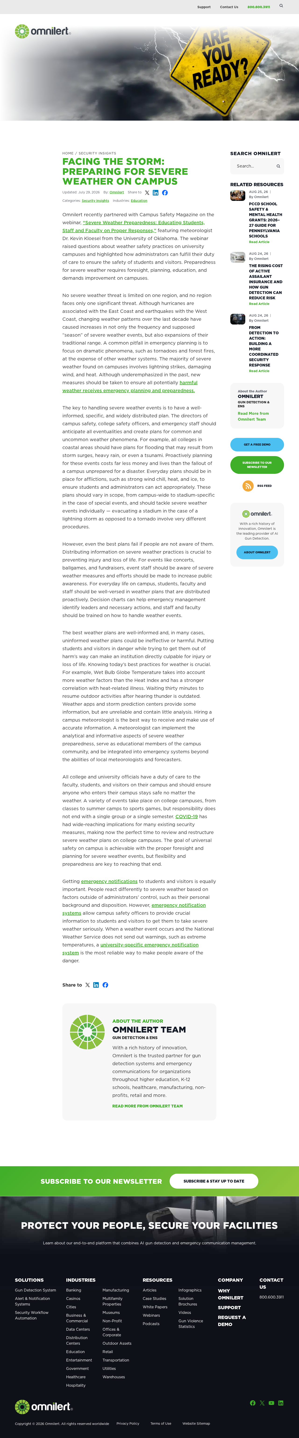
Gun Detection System (35, 1290)
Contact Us (229, 7)
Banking (73, 1290)
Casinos (73, 1298)
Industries (81, 1280)
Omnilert (117, 192)
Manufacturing (116, 1290)
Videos (184, 1312)
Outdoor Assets (117, 1343)
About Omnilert (257, 552)
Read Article (259, 242)
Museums (111, 1312)
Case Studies (154, 1298)
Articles (150, 1290)
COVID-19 (186, 816)
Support (204, 7)
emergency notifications (109, 881)
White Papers (155, 1306)
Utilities (109, 1368)
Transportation (116, 1360)
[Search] (278, 166)
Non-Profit (112, 1320)
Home (68, 153)
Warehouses (114, 1376)
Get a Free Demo (257, 445)
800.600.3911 (259, 7)
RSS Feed (264, 486)
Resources (157, 1280)
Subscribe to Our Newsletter (257, 465)
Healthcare (75, 1376)
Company (230, 1280)
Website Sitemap (196, 1423)
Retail (108, 1351)
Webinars (151, 1315)
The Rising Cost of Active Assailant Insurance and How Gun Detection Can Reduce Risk (266, 281)
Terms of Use (160, 1423)
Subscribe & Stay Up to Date (214, 1181)
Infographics (190, 1290)
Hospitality (75, 1385)
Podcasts (151, 1323)
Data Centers (78, 1329)
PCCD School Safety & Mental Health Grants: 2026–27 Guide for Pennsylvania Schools (265, 220)
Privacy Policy (128, 1423)
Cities (71, 1306)
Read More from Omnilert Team (147, 1106)
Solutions (29, 1280)
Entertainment (79, 1360)
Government (77, 1368)
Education (139, 200)
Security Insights (97, 153)
